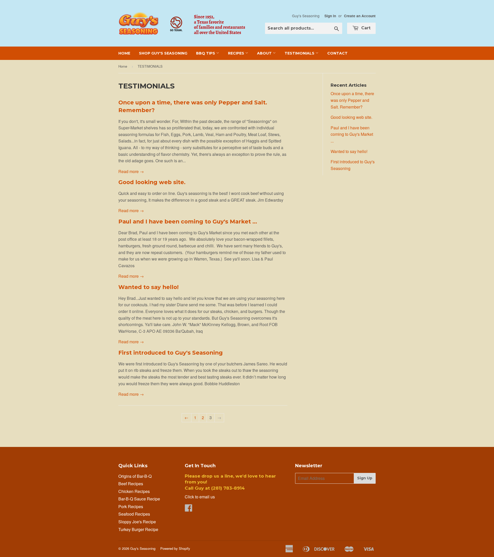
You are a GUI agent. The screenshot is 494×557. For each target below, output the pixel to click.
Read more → (131, 171)
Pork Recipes (130, 506)
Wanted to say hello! (148, 287)
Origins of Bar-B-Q (135, 476)
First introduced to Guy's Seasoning (170, 352)
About (265, 53)
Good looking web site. (152, 182)
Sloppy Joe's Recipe (137, 522)
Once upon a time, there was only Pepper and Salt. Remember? (352, 100)
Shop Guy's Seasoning (163, 53)
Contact (337, 53)
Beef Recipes (130, 484)
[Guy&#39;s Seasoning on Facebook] (188, 509)
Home (124, 53)
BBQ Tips (206, 53)
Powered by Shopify (175, 548)
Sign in (330, 15)
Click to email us (200, 497)
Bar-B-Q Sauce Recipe (139, 499)
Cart (365, 27)
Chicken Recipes (134, 491)
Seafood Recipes (134, 514)
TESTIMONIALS (300, 53)
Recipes (236, 53)
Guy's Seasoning (142, 548)
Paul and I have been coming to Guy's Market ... (187, 221)
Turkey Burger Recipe (138, 529)
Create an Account (360, 15)
